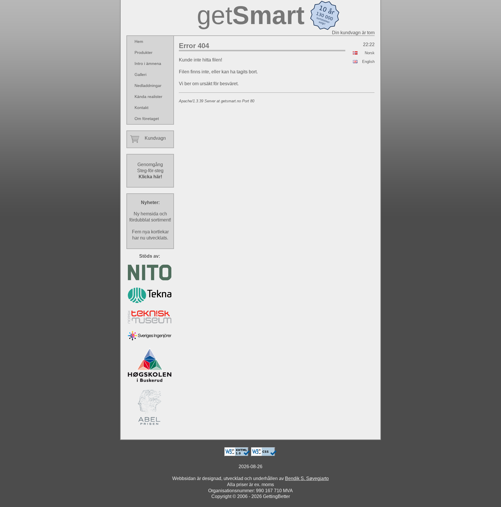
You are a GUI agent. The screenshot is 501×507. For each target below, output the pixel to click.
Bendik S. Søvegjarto (307, 478)
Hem (139, 41)
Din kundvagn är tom (353, 32)
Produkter (144, 52)
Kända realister (148, 96)
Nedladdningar (148, 85)
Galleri (140, 74)
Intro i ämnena (148, 63)
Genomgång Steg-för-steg (150, 170)
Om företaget (147, 118)
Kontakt (141, 107)
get (250, 15)
